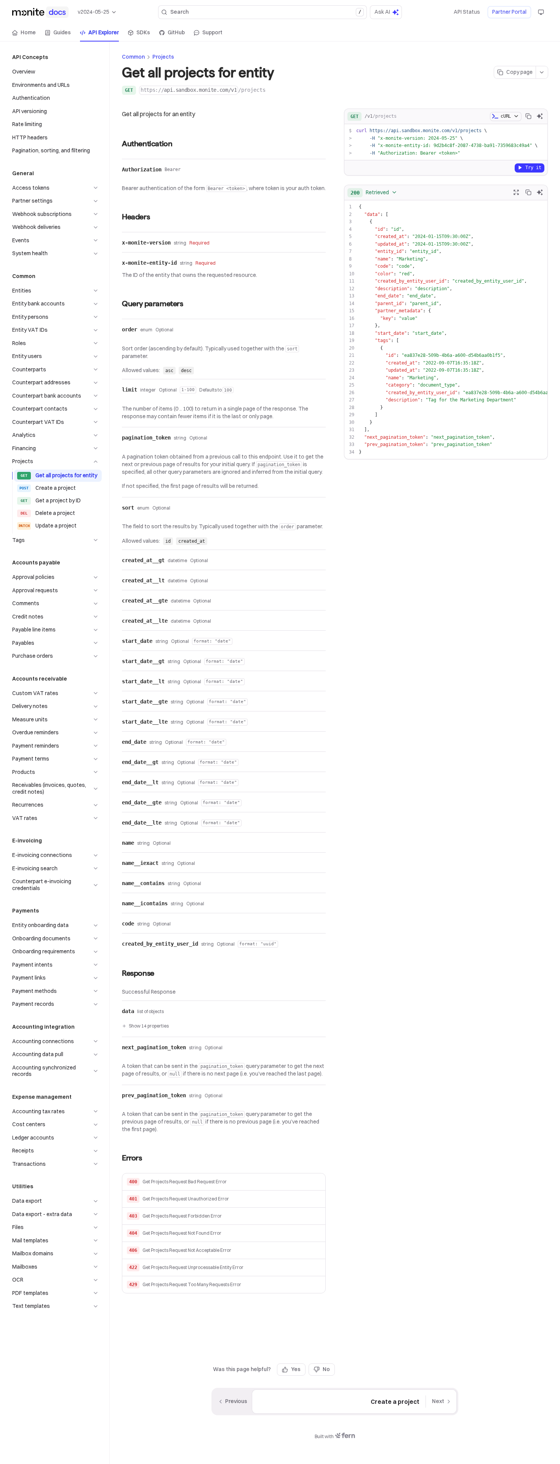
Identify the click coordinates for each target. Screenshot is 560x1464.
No (326, 1369)
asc (169, 370)
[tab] (24, 32)
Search (265, 11)
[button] (223, 1182)
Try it (533, 167)
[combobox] (374, 192)
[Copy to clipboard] (528, 116)
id (168, 541)
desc (186, 370)
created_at (191, 541)
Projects (163, 56)
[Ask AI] (539, 116)
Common (133, 56)
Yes (296, 1369)
